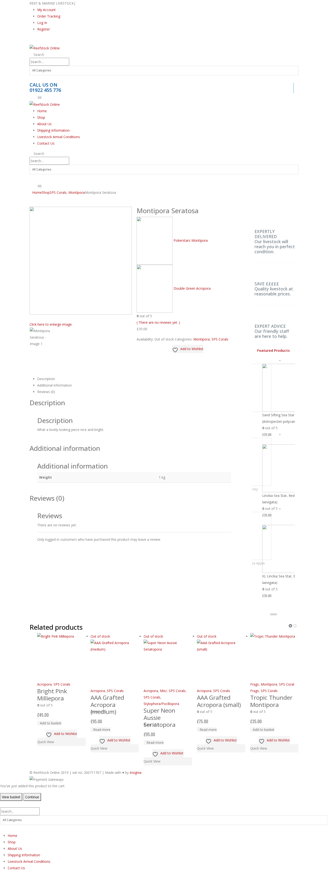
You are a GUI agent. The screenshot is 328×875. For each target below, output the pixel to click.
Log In (42, 22)
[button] (34, 40)
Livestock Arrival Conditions (58, 137)
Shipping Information (53, 130)
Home (42, 111)
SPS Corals (220, 339)
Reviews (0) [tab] (46, 391)
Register (43, 29)
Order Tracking (48, 16)
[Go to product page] (61, 657)
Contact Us (46, 143)
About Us (44, 124)
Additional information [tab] (54, 385)
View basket (11, 797)
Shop (41, 117)
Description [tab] (46, 378)
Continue (32, 797)
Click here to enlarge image (51, 324)
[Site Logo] (45, 48)
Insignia (135, 772)
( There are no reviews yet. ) (158, 322)
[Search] (33, 79)
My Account (46, 9)
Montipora (201, 339)
